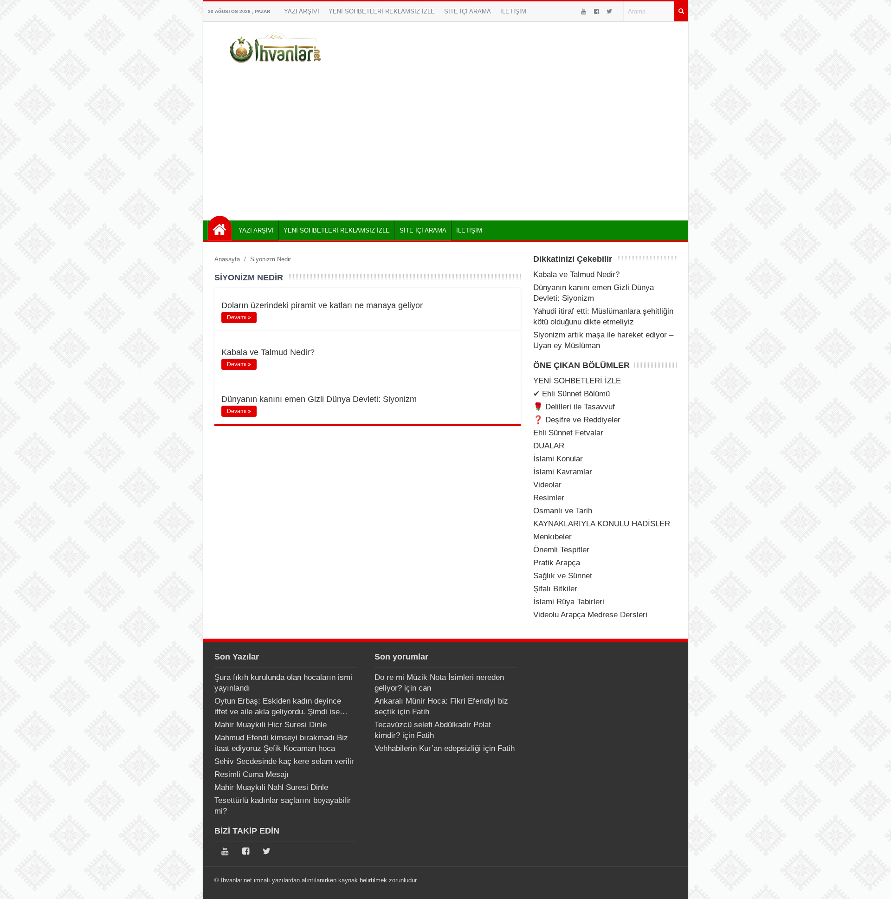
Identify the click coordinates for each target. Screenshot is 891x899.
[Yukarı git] (872, 882)
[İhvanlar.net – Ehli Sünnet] (276, 66)
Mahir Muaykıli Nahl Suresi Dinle (271, 787)
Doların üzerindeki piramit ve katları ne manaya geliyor (322, 305)
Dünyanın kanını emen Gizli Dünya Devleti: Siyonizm (319, 399)
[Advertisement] (445, 142)
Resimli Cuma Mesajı (251, 774)
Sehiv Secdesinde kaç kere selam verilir (284, 761)
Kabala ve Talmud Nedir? (268, 352)
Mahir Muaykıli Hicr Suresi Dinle (270, 724)
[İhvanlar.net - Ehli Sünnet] (220, 228)
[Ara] (681, 11)
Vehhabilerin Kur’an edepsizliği (427, 748)
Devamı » (239, 317)
